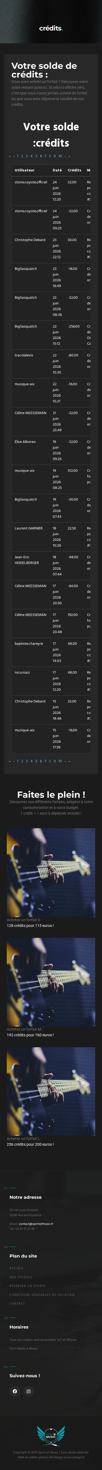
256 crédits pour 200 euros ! (30, 1144)
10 (60, 156)
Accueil (17, 1268)
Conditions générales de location (42, 1295)
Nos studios (21, 1277)
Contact (17, 1304)
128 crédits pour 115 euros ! (30, 925)
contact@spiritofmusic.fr (36, 1224)
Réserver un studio (28, 1286)
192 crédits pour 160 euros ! (30, 1035)
